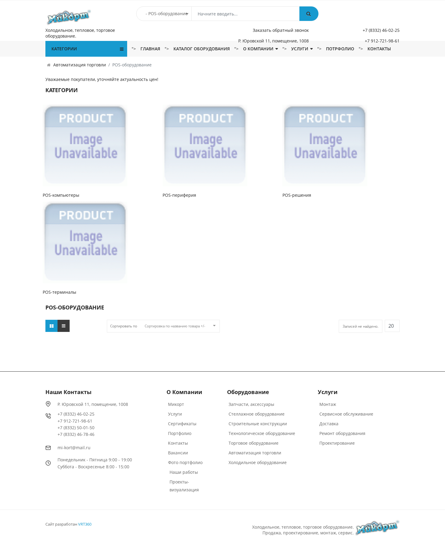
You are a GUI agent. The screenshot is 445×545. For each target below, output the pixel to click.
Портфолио (179, 433)
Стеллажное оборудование (257, 414)
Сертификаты (182, 423)
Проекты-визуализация (184, 486)
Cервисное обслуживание (346, 414)
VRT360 (84, 524)
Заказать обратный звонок (281, 30)
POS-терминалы (59, 292)
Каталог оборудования (201, 49)
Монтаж (327, 404)
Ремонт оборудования (342, 433)
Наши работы (184, 472)
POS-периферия (179, 195)
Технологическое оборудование (262, 433)
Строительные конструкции (258, 423)
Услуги (299, 49)
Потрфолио (340, 49)
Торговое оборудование (254, 443)
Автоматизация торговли (255, 453)
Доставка (328, 423)
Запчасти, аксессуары (251, 404)
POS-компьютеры (61, 195)
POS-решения (296, 195)
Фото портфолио (185, 462)
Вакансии (178, 453)
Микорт (176, 404)
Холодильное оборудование (258, 462)
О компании (258, 49)
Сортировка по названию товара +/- (175, 326)
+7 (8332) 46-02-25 (381, 30)
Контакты (379, 49)
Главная (150, 49)
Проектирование (337, 443)
